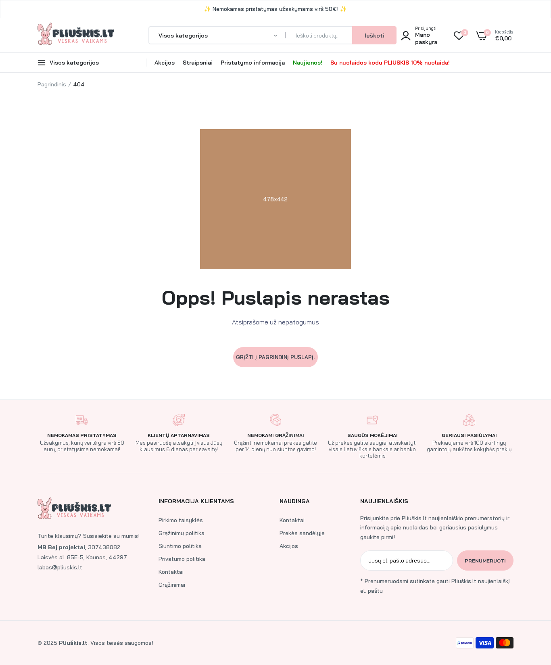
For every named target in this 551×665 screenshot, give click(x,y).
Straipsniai (198, 62)
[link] (529, 606)
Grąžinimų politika (182, 533)
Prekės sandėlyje (302, 533)
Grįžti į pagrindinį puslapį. (275, 357)
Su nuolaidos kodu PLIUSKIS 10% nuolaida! (390, 62)
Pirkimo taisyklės (181, 520)
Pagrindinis (52, 84)
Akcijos (164, 62)
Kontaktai (171, 571)
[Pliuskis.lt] (76, 35)
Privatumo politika (182, 559)
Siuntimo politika (180, 546)
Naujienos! (307, 62)
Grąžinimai (172, 584)
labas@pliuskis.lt (60, 567)
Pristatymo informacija (253, 62)
